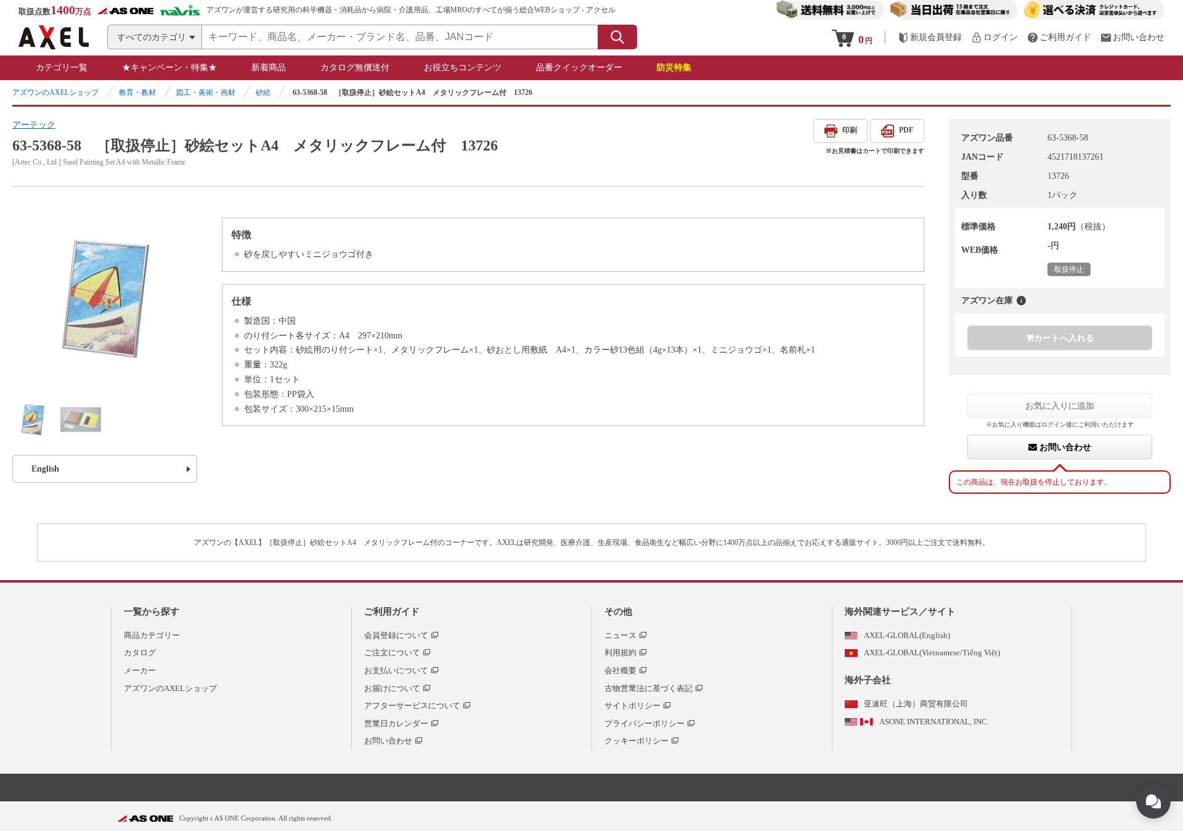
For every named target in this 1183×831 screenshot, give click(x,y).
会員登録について (396, 635)
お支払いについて (396, 670)
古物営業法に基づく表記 (648, 688)
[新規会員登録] (930, 37)
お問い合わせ (1064, 447)
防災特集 (674, 67)
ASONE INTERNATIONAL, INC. (934, 721)
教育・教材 (137, 92)
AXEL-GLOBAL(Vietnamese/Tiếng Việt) (932, 652)
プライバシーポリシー (644, 723)
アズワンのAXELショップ (55, 92)
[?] (1021, 300)
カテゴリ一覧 (61, 67)
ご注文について (392, 652)
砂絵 (263, 92)
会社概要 (620, 670)
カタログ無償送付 (354, 67)
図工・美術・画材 (205, 92)
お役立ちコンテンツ (463, 67)
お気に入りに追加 (1059, 406)
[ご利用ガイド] (1059, 37)
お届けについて (392, 688)
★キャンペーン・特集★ (169, 67)
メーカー (140, 670)
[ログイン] (994, 37)
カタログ (140, 652)
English (45, 468)
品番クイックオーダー (579, 67)
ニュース (620, 635)
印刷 (849, 130)
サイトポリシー (632, 705)
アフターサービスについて (412, 705)
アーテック (33, 124)
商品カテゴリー (152, 635)
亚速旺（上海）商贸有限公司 (916, 703)
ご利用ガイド (392, 611)
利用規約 (620, 652)
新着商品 (268, 67)
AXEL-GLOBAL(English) (907, 635)
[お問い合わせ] (1132, 37)
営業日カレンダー (396, 723)
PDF (906, 130)
